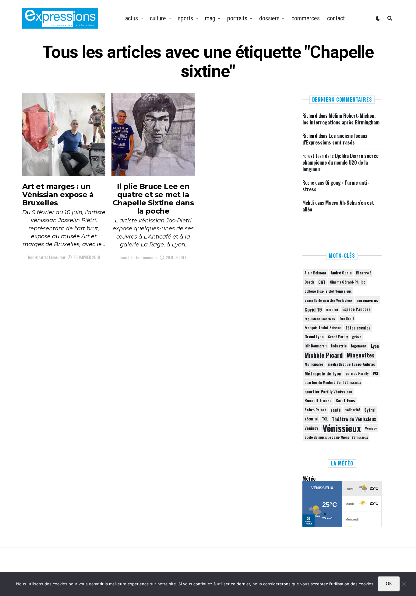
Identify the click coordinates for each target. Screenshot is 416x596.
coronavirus (367, 300)
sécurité (311, 419)
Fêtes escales (358, 328)
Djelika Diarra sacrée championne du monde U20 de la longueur (340, 162)
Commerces (305, 18)
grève (356, 337)
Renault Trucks (318, 400)
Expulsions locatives (320, 318)
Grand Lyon (314, 337)
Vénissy (371, 428)
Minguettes (361, 355)
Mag (210, 18)
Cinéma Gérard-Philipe (347, 281)
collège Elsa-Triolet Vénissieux (328, 291)
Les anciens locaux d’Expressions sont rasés (334, 139)
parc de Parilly (357, 373)
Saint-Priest (315, 410)
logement (359, 346)
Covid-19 (313, 309)
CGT (322, 282)
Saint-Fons (345, 400)
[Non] (403, 585)
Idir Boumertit (316, 345)
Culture (158, 18)
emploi (332, 309)
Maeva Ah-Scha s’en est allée (338, 206)
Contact (336, 18)
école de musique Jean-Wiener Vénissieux (336, 437)
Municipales (314, 364)
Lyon (375, 346)
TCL (325, 418)
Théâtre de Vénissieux (354, 419)
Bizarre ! (363, 273)
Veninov (311, 428)
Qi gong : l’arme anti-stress (335, 186)
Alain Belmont (315, 272)
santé (335, 410)
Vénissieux (342, 428)
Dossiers (269, 18)
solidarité (352, 409)
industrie (339, 345)
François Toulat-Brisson (323, 327)
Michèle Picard (324, 355)
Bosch (309, 281)
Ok (389, 583)
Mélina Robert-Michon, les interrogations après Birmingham (340, 119)
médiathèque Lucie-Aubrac (351, 364)
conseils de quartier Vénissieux (328, 300)
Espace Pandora (356, 309)
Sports (185, 18)
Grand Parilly (338, 336)
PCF (376, 373)
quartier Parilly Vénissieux (329, 392)
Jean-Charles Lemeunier (46, 257)
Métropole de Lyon (323, 373)
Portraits (237, 18)
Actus (131, 18)
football (346, 318)
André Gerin (341, 273)
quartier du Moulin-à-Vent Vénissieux (333, 382)
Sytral (369, 410)
